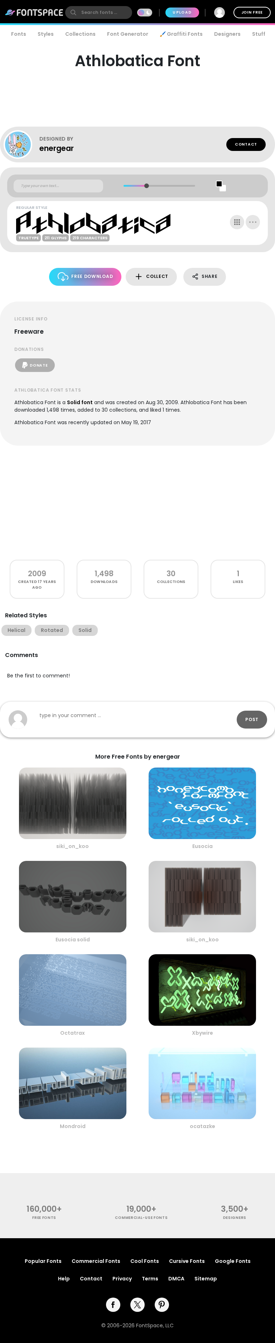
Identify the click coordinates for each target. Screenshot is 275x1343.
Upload (182, 12)
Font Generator (127, 34)
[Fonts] (34, 12)
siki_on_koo (72, 846)
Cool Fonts (144, 1261)
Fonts (18, 34)
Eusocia (202, 846)
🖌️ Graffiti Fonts (181, 34)
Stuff (258, 34)
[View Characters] (237, 222)
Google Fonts (233, 1261)
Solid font (80, 402)
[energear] (21, 144)
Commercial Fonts (96, 1261)
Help (64, 1278)
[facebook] (113, 1305)
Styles (46, 34)
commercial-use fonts (141, 1217)
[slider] (146, 185)
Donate (39, 365)
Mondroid (73, 1126)
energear (56, 148)
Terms (150, 1278)
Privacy (122, 1278)
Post (252, 719)
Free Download (92, 276)
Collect (157, 276)
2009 (37, 573)
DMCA (176, 1278)
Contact (246, 144)
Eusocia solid (73, 939)
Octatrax (72, 1032)
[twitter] (137, 1305)
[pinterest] (162, 1305)
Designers (227, 34)
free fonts (44, 1217)
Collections (80, 34)
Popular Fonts (43, 1261)
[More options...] (253, 222)
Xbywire (202, 1032)
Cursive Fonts (187, 1261)
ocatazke (202, 1126)
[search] (98, 12)
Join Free (252, 12)
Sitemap (205, 1278)
